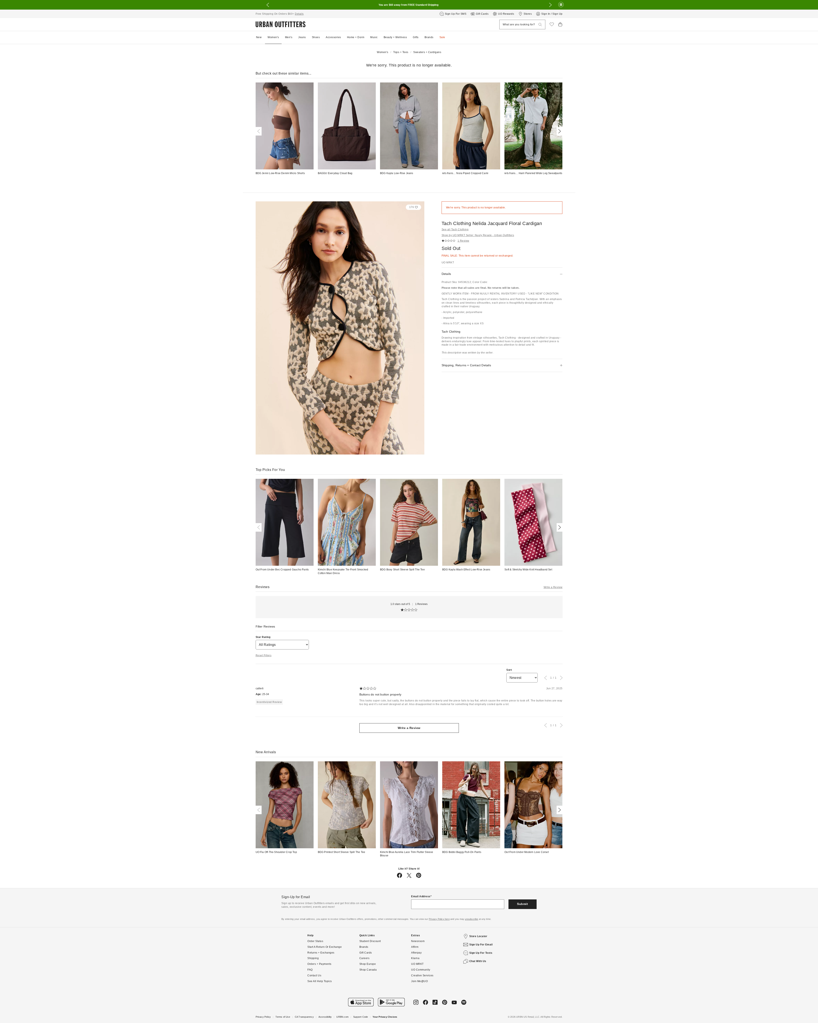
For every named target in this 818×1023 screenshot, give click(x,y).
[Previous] (259, 131)
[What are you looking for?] (540, 24)
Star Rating (263, 637)
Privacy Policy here (439, 919)
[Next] (559, 131)
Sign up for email (481, 944)
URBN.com (342, 1017)
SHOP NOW (461, 4)
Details (299, 13)
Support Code (360, 1017)
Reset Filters (264, 655)
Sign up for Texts (481, 952)
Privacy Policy (263, 1017)
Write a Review (553, 587)
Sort (509, 669)
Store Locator (478, 936)
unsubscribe (471, 919)
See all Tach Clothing (455, 229)
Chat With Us (477, 961)
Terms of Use (282, 1017)
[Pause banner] (561, 5)
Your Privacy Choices (385, 1017)
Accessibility (325, 1017)
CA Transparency (304, 1017)
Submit (522, 904)
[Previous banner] (267, 5)
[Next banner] (550, 5)
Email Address (421, 896)
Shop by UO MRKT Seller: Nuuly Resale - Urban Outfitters (478, 235)
